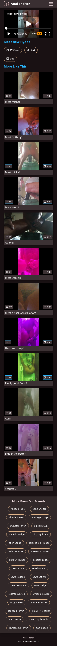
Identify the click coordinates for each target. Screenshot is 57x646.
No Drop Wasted (16, 593)
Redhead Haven (15, 610)
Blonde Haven (16, 517)
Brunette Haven (18, 525)
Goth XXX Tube (15, 551)
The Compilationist (39, 619)
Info (11, 58)
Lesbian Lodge (41, 559)
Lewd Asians (38, 568)
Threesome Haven (18, 627)
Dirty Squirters (40, 534)
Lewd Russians (18, 585)
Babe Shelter (39, 508)
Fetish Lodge (14, 542)
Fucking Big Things (39, 542)
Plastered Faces (39, 602)
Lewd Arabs (18, 568)
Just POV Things (17, 559)
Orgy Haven (16, 602)
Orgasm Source (41, 593)
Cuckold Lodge (17, 534)
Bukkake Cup (41, 525)
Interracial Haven (40, 551)
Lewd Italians (18, 576)
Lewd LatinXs (39, 576)
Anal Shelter (20, 4)
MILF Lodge (40, 585)
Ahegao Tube (18, 508)
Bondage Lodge (40, 517)
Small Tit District (41, 610)
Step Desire (15, 619)
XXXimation (42, 627)
